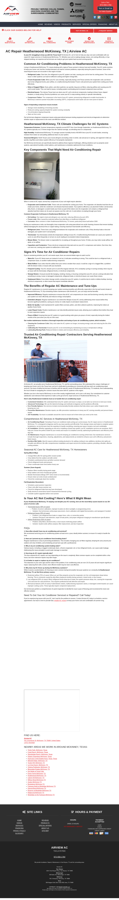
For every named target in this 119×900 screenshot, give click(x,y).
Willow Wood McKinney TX (37, 780)
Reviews (48, 24)
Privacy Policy (19, 831)
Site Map (45, 831)
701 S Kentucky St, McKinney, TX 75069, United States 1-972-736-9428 (42, 741)
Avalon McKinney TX (35, 782)
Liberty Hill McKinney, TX (36, 778)
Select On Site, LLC (64, 887)
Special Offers (89, 24)
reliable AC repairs (60, 600)
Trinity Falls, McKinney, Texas (37, 750)
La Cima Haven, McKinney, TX (38, 765)
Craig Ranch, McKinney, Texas (38, 752)
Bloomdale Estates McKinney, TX (39, 769)
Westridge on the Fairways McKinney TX (41, 795)
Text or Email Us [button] (105, 8)
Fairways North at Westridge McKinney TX (42, 786)
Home (40, 24)
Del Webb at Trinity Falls (36, 771)
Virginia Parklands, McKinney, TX (39, 767)
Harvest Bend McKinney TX (37, 788)
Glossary (19, 833)
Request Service (106, 31)
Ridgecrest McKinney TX (36, 792)
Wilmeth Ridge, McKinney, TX (37, 760)
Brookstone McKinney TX (36, 784)
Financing (102, 24)
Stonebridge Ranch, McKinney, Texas (40, 754)
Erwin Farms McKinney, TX (37, 773)
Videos (57, 24)
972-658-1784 (59, 857)
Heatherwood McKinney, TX (37, 775)
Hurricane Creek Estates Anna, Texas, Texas (42, 758)
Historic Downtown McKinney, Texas (40, 756)
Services (76, 24)
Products (66, 24)
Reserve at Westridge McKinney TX (39, 790)
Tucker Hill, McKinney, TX (36, 763)
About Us (113, 24)
